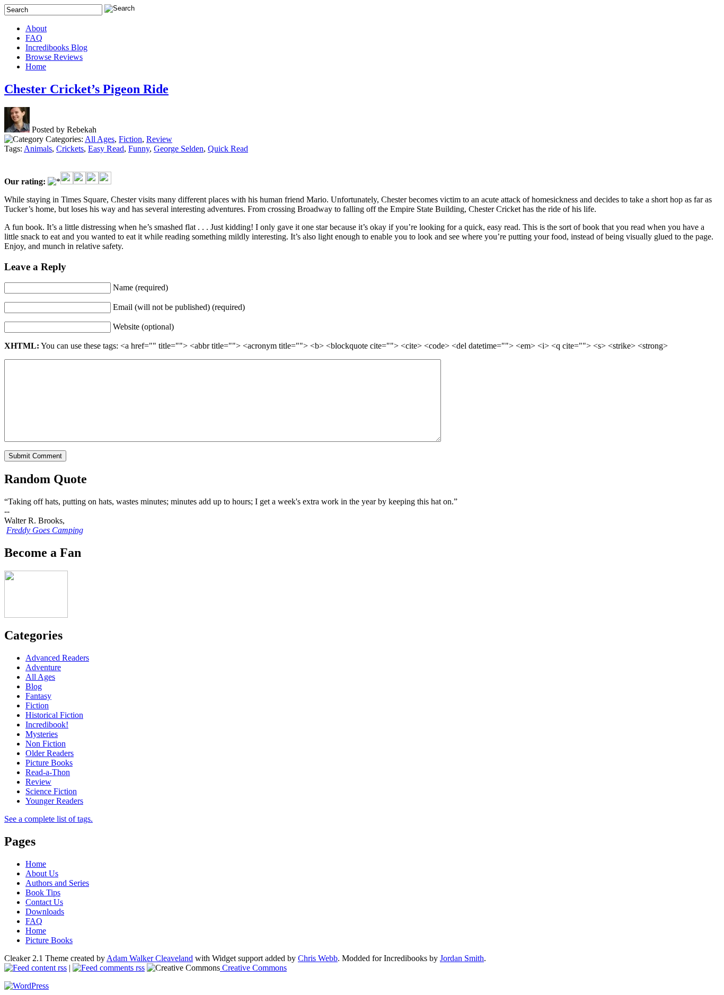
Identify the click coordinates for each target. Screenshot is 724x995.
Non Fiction (45, 743)
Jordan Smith (462, 958)
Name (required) (140, 287)
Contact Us (44, 902)
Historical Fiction (54, 714)
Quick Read (228, 148)
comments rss (121, 967)
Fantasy (38, 695)
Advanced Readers (57, 657)
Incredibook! (46, 724)
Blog (33, 686)
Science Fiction (51, 791)
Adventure (43, 667)
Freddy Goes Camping (44, 530)
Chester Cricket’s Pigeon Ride (86, 89)
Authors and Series (57, 882)
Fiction (130, 139)
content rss (48, 967)
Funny (138, 148)
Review (159, 139)
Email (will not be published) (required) (179, 307)
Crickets (70, 148)
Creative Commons (253, 967)
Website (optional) (143, 326)
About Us (41, 873)
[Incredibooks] (36, 614)
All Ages (99, 139)
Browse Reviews (54, 56)
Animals (38, 148)
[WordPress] (26, 985)
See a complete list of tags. (48, 818)
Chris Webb (318, 958)
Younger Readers (54, 800)
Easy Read (106, 148)
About (36, 28)
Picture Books (49, 762)
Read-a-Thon (47, 772)
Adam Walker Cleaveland (150, 958)
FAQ (33, 37)
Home (35, 66)
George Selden (179, 148)
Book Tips (42, 892)
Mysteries (41, 734)
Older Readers (49, 753)
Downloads (44, 911)
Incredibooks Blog (56, 47)
